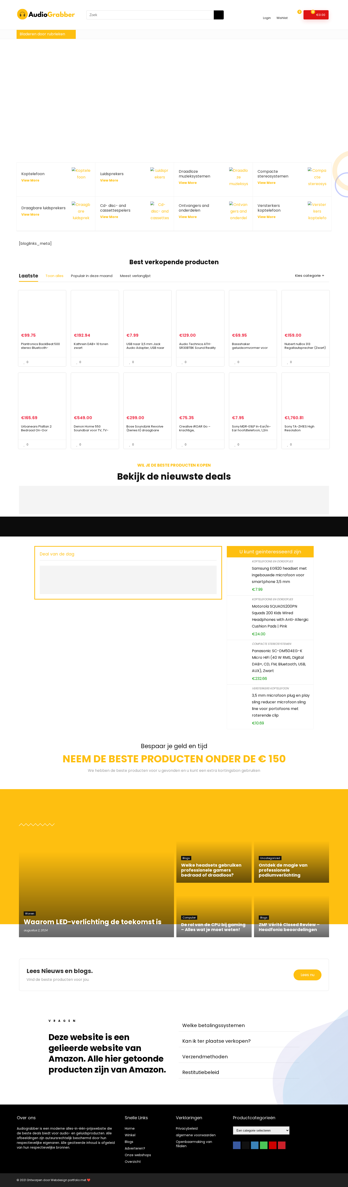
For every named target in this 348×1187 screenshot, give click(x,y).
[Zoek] (219, 14)
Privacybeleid (187, 1128)
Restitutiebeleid (200, 1072)
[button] (239, 1025)
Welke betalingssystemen (213, 1025)
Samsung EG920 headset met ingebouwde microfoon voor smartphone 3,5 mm (279, 575)
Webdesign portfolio (65, 1180)
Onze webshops (138, 1155)
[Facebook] (237, 1145)
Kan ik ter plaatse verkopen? (216, 1041)
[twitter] (246, 1145)
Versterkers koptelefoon (270, 688)
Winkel (130, 1135)
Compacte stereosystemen (271, 644)
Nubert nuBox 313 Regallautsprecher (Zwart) (305, 346)
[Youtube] (273, 1145)
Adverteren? (135, 1148)
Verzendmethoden (205, 1056)
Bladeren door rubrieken (42, 34)
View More (30, 180)
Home (130, 1128)
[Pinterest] (282, 1145)
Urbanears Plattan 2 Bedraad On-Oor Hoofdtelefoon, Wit (36, 430)
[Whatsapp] (264, 1145)
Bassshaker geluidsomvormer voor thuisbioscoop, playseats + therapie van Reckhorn (252, 350)
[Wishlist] (282, 13)
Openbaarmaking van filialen (194, 1143)
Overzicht (133, 1161)
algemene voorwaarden (196, 1135)
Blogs (129, 1141)
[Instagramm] (255, 1145)
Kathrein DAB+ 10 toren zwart (91, 346)
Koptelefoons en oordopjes (272, 561)
